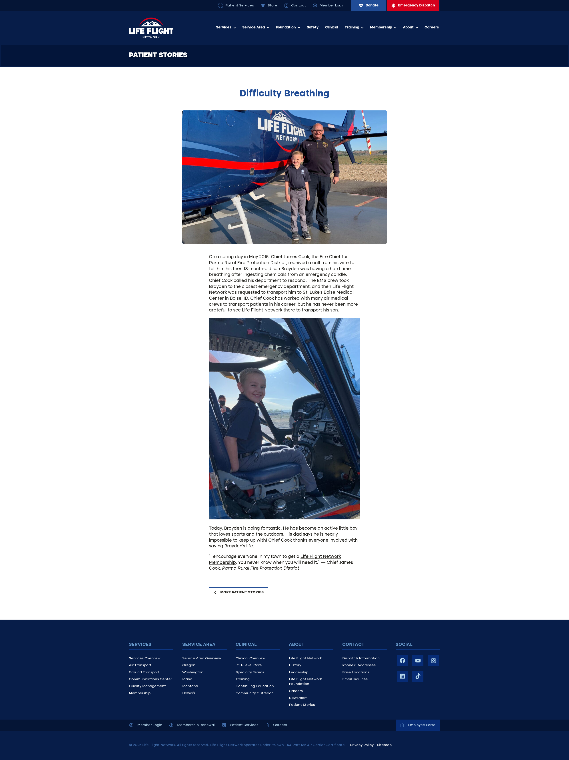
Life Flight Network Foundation (305, 682)
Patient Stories (302, 705)
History (295, 665)
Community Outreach (255, 693)
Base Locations (355, 672)
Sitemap (384, 745)
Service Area (253, 27)
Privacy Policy (362, 745)
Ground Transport (144, 672)
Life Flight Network (305, 658)
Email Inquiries (355, 679)
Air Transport (140, 665)
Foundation (286, 27)
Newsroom (298, 698)
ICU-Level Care (249, 665)
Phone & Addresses (359, 665)
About (408, 27)
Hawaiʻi (188, 693)
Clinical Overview (250, 658)
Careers (432, 27)
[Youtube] (417, 660)
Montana (190, 686)
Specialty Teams (250, 672)
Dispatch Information (361, 658)
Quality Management (147, 686)
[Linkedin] (402, 676)
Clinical (331, 27)
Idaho (187, 679)
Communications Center (150, 679)
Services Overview (144, 658)
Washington (192, 672)
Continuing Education (255, 686)
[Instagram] (433, 660)
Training (352, 27)
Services (223, 27)
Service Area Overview (201, 658)
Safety (313, 27)
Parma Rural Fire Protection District (260, 568)
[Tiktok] (417, 676)
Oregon (188, 665)
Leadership (298, 672)
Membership (381, 27)
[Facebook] (402, 660)
